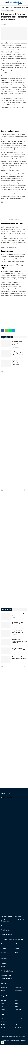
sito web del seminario (9, 254)
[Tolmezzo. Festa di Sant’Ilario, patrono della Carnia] (6, 343)
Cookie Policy (23, 1040)
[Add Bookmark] (8, 24)
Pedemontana (18, 1025)
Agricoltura (4, 987)
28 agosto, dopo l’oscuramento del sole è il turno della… (19, 641)
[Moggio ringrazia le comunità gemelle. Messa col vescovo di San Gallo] (6, 353)
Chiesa (3, 10)
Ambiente (3, 990)
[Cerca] (25, 3)
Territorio (3, 1000)
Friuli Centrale (18, 1022)
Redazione (4, 948)
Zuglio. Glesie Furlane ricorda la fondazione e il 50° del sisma (18, 362)
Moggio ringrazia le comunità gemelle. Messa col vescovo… (19, 658)
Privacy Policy (17, 1040)
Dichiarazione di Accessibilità (7, 1040)
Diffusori (17, 944)
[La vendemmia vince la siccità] (5, 616)
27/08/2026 (15, 347)
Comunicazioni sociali (6, 978)
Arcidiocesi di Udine (6, 975)
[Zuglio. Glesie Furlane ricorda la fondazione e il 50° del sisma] (6, 363)
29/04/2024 (3, 24)
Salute (16, 1006)
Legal (16, 952)
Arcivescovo (18, 987)
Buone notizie (18, 990)
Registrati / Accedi (6, 934)
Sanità (16, 1003)
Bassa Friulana (4, 1028)
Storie (2, 1003)
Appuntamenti (18, 1018)
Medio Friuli (18, 1028)
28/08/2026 (15, 617)
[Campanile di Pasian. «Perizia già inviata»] (5, 633)
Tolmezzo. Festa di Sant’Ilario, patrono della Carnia (18, 342)
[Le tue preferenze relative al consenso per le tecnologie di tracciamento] (2, 1042)
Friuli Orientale (5, 1025)
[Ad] (14, 313)
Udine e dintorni (5, 1018)
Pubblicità (3, 963)
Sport (2, 1006)
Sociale (3, 1009)
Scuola (16, 1000)
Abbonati (3, 952)
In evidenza (10, 10)
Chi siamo (3, 944)
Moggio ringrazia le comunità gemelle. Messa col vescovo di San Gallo (18, 352)
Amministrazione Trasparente (7, 1042)
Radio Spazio (18, 1009)
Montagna (3, 1022)
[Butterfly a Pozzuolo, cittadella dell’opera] (5, 625)
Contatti (17, 948)
